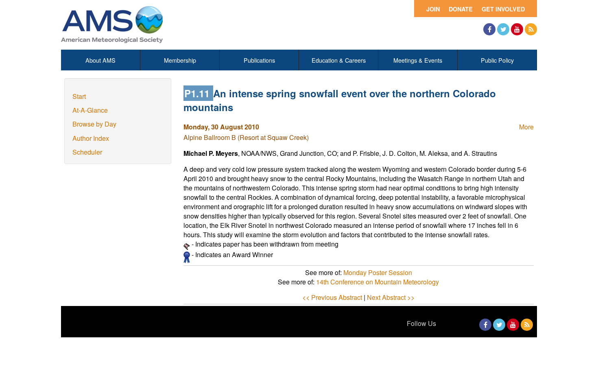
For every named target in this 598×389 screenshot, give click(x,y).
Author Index (90, 138)
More (526, 126)
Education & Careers (339, 60)
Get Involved (503, 9)
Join (433, 9)
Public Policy (497, 60)
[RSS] (531, 29)
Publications (259, 60)
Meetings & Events (417, 60)
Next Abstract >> (391, 297)
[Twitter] (503, 29)
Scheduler (87, 152)
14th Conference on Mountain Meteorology (377, 281)
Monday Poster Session (377, 272)
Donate (461, 9)
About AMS (100, 60)
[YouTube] (517, 29)
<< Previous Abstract (332, 297)
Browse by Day (94, 124)
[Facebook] (489, 29)
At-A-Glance (90, 110)
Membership (180, 60)
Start (79, 96)
